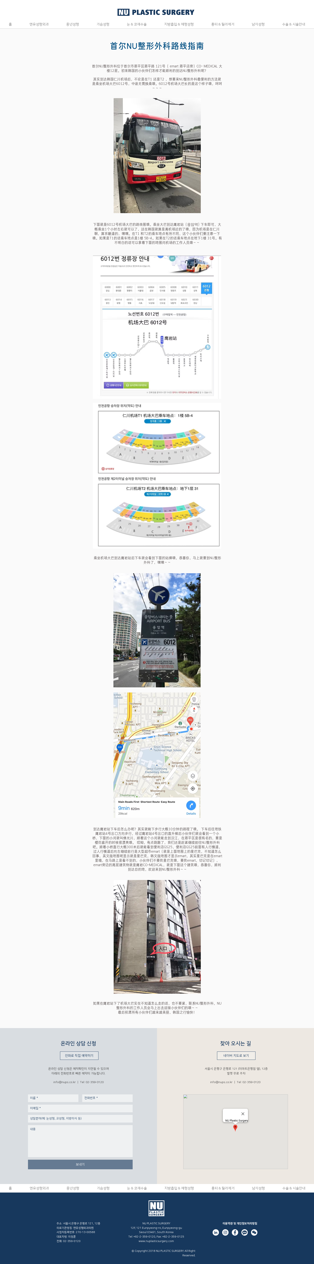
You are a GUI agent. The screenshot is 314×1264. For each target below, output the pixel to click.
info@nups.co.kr (64, 1082)
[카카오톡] (244, 1232)
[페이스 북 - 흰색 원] (235, 1232)
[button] (39, 24)
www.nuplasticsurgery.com (156, 1241)
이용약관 (228, 1223)
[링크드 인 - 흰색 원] (216, 1232)
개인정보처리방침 (247, 1223)
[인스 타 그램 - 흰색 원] (225, 1232)
